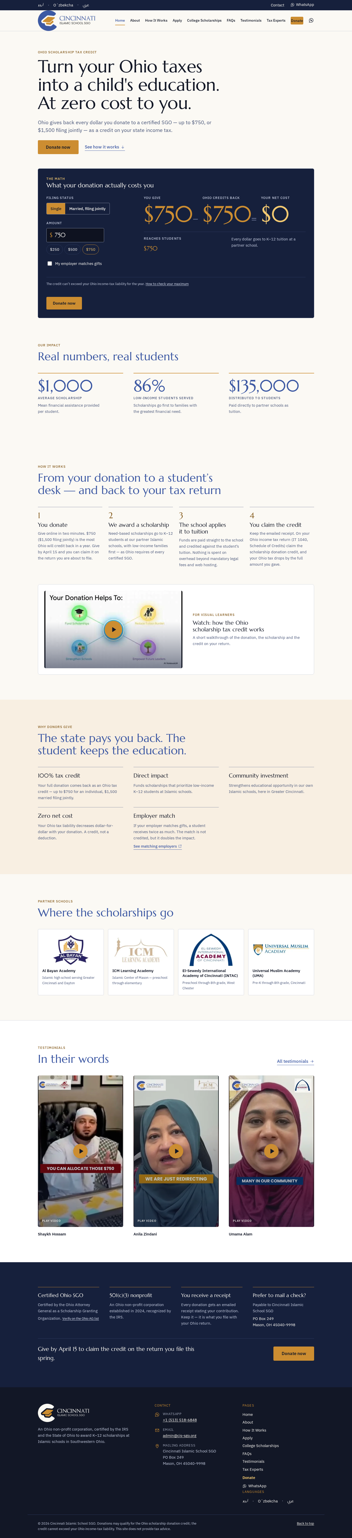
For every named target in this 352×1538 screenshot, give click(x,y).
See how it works (102, 147)
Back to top (305, 1523)
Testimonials (251, 20)
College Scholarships (204, 20)
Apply (177, 20)
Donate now (62, 148)
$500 (72, 249)
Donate (297, 20)
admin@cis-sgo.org (179, 1435)
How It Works (156, 20)
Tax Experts (276, 20)
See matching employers (155, 846)
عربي (86, 5)
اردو (41, 4)
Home (120, 20)
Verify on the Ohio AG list (80, 1318)
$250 (54, 249)
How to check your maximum (167, 284)
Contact (277, 5)
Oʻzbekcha (63, 5)
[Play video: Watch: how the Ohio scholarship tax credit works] (113, 629)
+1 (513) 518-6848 (180, 1419)
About (135, 20)
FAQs (231, 20)
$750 (90, 249)
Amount (54, 223)
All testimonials (292, 1061)
